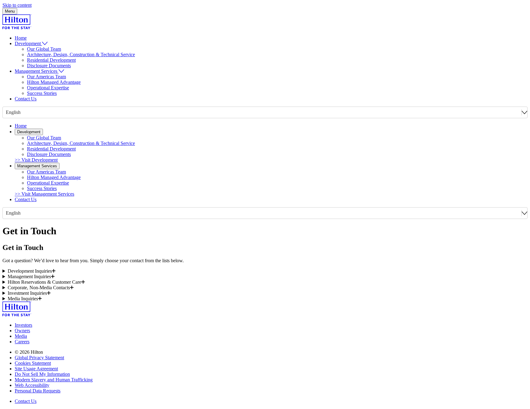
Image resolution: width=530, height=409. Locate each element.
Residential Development (51, 60)
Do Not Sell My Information (42, 374)
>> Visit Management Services (44, 194)
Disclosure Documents (49, 65)
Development (28, 132)
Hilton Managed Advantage (54, 82)
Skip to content (17, 5)
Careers (22, 341)
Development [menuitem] (28, 43)
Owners (22, 330)
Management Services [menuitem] (36, 71)
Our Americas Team (46, 76)
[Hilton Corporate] (17, 27)
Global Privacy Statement (39, 357)
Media (21, 336)
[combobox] (6, 112)
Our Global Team (44, 49)
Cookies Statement (33, 363)
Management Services (37, 166)
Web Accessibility (32, 385)
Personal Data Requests (37, 390)
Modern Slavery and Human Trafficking (54, 379)
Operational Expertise (48, 87)
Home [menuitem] (21, 38)
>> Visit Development (36, 159)
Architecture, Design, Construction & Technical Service (81, 54)
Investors (23, 325)
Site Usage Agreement (36, 368)
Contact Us (25, 199)
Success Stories (42, 93)
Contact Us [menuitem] (25, 98)
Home (21, 125)
